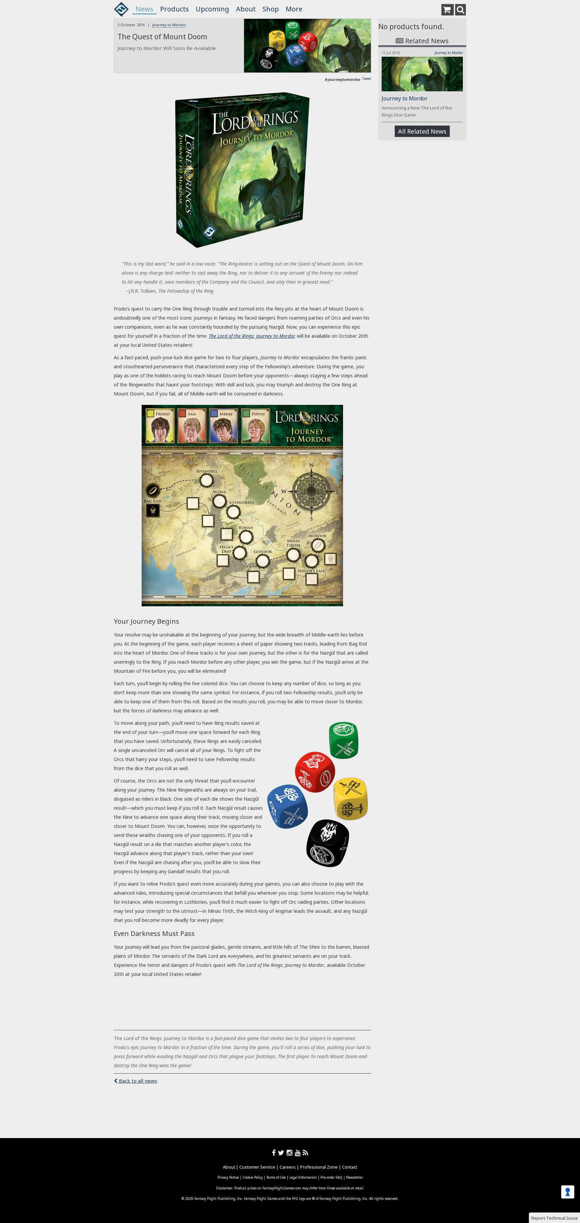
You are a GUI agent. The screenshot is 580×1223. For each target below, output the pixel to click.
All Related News (422, 131)
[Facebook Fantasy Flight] (275, 1152)
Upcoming (212, 8)
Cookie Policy (253, 1177)
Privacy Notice (228, 1177)
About (246, 8)
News (144, 8)
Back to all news (137, 1080)
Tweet (366, 78)
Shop (270, 8)
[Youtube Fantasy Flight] (299, 1152)
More (294, 8)
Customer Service (257, 1167)
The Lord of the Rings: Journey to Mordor (252, 336)
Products (174, 8)
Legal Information (303, 1177)
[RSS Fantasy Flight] (305, 1152)
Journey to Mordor (169, 24)
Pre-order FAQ (331, 1177)
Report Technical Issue (554, 1218)
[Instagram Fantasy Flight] (291, 1152)
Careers (288, 1167)
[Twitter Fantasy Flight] (282, 1152)
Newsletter (354, 1177)
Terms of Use (276, 1177)
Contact (349, 1167)
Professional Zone (319, 1167)
